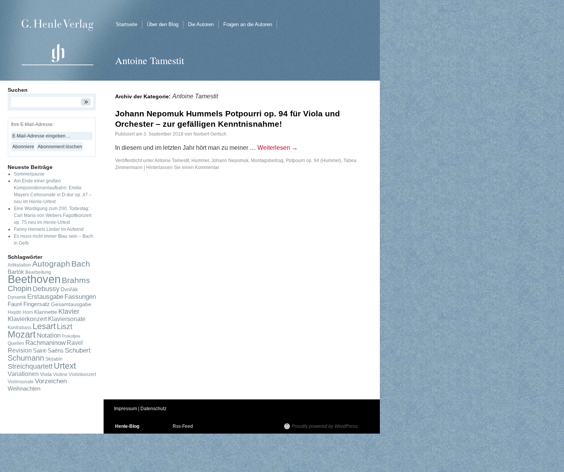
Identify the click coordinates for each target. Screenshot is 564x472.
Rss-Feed (183, 426)
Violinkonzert (82, 374)
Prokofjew (71, 336)
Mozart (22, 334)
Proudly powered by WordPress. (325, 426)
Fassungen (80, 296)
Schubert (78, 350)
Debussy (46, 289)
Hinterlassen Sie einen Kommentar (182, 167)
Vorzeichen (51, 381)
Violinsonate (21, 381)
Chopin (19, 288)
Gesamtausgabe (71, 304)
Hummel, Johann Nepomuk (220, 160)
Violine (60, 374)
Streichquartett (30, 366)
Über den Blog (162, 24)
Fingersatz (36, 304)
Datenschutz (153, 408)
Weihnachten (24, 389)
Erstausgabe (45, 296)
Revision (20, 350)
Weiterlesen (277, 147)
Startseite (126, 24)
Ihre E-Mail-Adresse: (32, 124)
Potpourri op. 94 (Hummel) (313, 160)
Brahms (76, 280)
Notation (49, 335)
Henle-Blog (127, 426)
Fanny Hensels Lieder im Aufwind (49, 229)
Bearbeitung (38, 272)
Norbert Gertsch (209, 134)
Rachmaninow (45, 342)
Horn (28, 312)
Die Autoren (201, 24)
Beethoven (34, 279)
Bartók (16, 272)
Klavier (68, 311)
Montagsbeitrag (267, 160)
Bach (80, 263)
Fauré (15, 304)
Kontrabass (19, 327)
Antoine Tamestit (172, 160)
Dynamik (17, 297)
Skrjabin (54, 359)
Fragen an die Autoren (247, 24)
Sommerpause (29, 174)
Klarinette (45, 312)
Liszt (65, 326)
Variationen (23, 374)
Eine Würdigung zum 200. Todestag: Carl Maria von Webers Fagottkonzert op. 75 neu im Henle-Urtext (52, 215)
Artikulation (19, 265)
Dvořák (69, 289)
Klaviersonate (67, 319)
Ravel (75, 343)
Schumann (26, 358)
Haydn (14, 312)
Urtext (65, 366)
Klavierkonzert (27, 319)
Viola (46, 374)
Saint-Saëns (48, 351)
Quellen (16, 343)
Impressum (125, 408)
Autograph (51, 263)
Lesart (44, 326)
